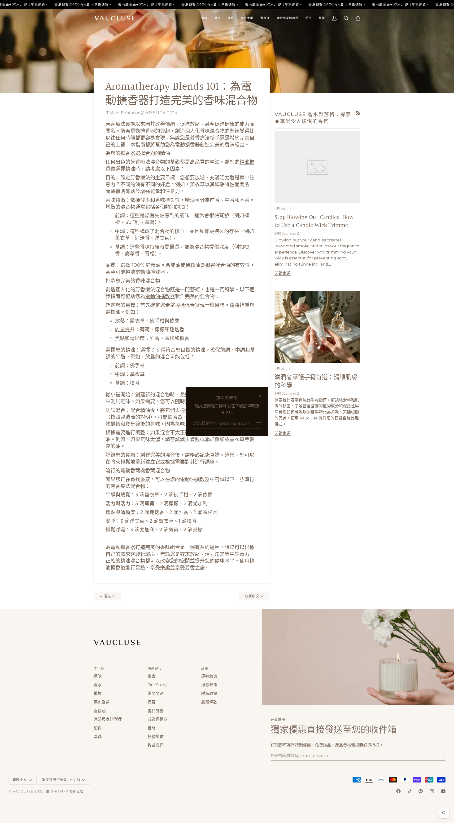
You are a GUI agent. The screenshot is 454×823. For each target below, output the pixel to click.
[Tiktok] (409, 791)
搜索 (152, 676)
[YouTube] (443, 791)
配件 (98, 728)
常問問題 (156, 693)
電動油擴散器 (160, 296)
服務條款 (209, 702)
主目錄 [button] (99, 668)
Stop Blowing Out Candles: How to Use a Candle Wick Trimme (314, 221)
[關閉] (261, 395)
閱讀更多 (283, 273)
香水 (98, 684)
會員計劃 (156, 710)
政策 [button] (205, 668)
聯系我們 (156, 745)
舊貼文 (107, 596)
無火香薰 (102, 702)
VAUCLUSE (23, 791)
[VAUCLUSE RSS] (358, 113)
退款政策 (209, 684)
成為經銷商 (158, 719)
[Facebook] (398, 791)
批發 (152, 728)
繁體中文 (20, 780)
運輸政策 (209, 676)
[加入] (257, 422)
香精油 (100, 710)
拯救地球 (156, 736)
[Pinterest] (421, 791)
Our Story (157, 684)
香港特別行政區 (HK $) (61, 780)
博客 (152, 702)
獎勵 (98, 736)
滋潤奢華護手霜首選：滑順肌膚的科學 (316, 381)
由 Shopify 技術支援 (65, 791)
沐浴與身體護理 (108, 719)
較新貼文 (254, 596)
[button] (204, 18)
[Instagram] (432, 791)
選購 (98, 676)
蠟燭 (98, 693)
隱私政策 (209, 693)
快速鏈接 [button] (155, 668)
